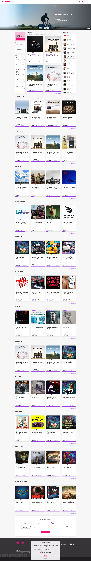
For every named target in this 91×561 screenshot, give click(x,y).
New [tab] (21, 308)
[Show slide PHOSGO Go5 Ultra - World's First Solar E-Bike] (46, 28)
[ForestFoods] (53, 212)
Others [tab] (32, 238)
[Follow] (17, 289)
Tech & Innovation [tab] (32, 34)
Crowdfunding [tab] (25, 133)
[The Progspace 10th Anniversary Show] (53, 387)
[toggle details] (43, 62)
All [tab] (27, 34)
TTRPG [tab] (24, 238)
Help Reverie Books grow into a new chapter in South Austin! (22, 223)
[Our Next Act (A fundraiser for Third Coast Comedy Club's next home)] (22, 177)
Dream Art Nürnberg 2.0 (68, 222)
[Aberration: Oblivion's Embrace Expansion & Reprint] (22, 247)
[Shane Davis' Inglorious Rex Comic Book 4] (22, 282)
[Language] (79, 1)
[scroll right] (89, 28)
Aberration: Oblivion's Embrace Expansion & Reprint (20, 258)
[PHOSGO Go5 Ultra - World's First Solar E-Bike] (35, 73)
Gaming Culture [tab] (43, 34)
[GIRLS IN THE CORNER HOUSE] (53, 282)
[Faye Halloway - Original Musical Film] (38, 282)
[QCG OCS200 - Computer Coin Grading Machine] (69, 142)
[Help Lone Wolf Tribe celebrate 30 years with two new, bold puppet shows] (38, 177)
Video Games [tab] (28, 238)
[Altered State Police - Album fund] (69, 177)
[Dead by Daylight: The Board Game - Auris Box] (38, 247)
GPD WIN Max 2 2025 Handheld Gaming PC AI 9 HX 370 (37, 118)
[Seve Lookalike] (69, 317)
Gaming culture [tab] (38, 98)
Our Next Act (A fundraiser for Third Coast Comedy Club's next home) (21, 188)
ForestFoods (50, 222)
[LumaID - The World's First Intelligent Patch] (69, 282)
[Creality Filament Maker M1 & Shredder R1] (22, 107)
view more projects (58, 93)
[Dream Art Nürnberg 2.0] (69, 212)
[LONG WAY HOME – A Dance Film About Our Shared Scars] (22, 317)
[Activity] (82, 1)
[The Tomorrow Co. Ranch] (38, 212)
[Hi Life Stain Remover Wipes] (38, 317)
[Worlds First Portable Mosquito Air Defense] (53, 107)
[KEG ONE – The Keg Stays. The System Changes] (53, 317)
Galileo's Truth (35, 397)
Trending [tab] (17, 343)
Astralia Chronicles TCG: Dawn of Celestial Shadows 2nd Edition (68, 258)
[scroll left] (87, 28)
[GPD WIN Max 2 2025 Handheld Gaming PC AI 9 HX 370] (38, 107)
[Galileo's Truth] (38, 387)
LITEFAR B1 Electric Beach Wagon (53, 55)
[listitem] (20, 57)
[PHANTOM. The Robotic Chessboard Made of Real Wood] (69, 107)
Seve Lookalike (66, 327)
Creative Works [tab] (37, 34)
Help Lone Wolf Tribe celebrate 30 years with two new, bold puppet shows (38, 188)
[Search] (39, 2)
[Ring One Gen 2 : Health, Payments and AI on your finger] (35, 44)
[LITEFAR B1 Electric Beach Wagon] (53, 44)
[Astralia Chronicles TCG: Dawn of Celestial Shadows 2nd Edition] (69, 247)
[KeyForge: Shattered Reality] (69, 387)
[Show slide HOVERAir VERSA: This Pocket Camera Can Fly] (41, 28)
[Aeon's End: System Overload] (22, 387)
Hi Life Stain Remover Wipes (37, 327)
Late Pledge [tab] (30, 133)
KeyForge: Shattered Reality (69, 397)
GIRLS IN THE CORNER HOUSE (53, 292)
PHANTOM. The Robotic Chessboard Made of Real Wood (68, 118)
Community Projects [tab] (32, 98)
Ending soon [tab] (35, 133)
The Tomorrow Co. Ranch (37, 222)
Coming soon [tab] (17, 308)
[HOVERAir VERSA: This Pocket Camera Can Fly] (53, 73)
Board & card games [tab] (18, 238)
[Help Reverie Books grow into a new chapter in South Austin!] (22, 212)
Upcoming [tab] (20, 133)
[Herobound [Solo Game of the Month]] (53, 247)
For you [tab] (16, 133)
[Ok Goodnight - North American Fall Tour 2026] (53, 177)
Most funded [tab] (21, 343)
